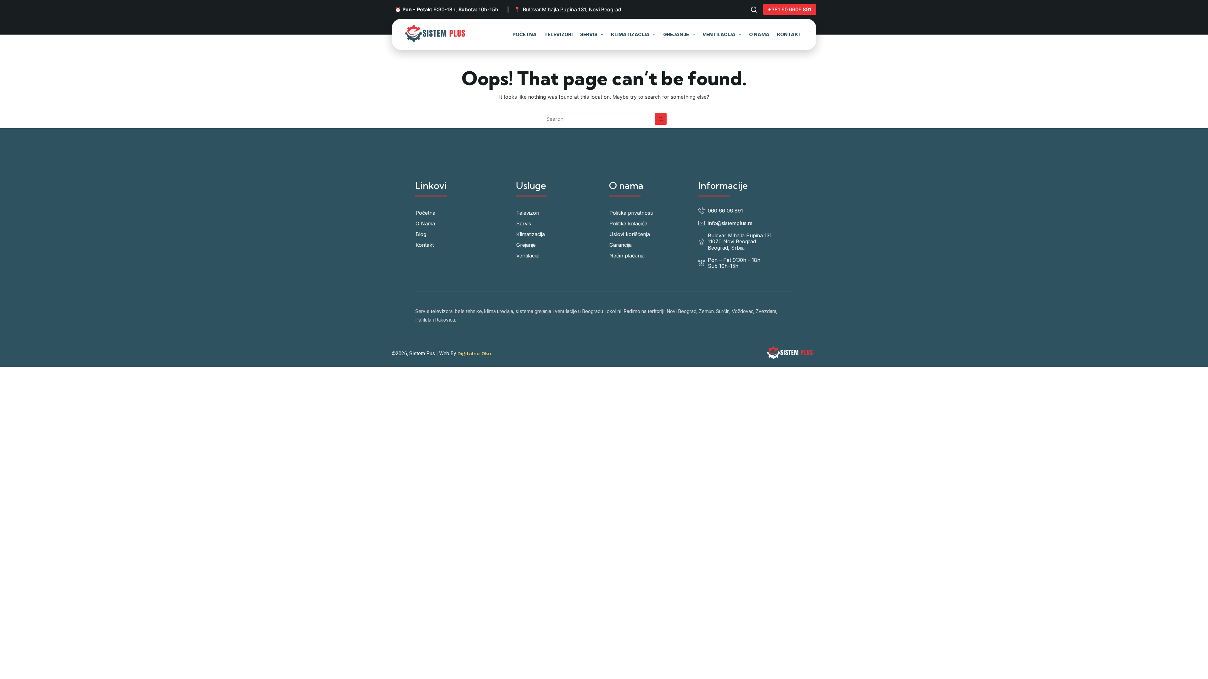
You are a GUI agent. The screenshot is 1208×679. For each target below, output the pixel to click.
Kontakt (789, 34)
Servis (588, 34)
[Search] (754, 10)
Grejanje (676, 34)
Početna (524, 34)
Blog (421, 234)
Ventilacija (718, 34)
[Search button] (661, 119)
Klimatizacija (630, 34)
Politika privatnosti (631, 213)
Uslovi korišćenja (629, 234)
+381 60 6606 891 (790, 9)
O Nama (759, 34)
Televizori (558, 34)
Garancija (620, 245)
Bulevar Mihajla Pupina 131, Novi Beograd (572, 9)
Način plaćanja (627, 255)
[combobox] (598, 119)
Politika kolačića (628, 223)
